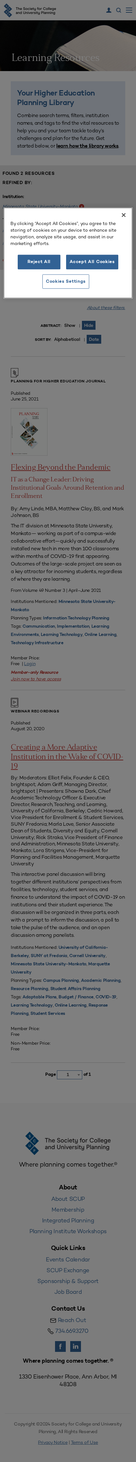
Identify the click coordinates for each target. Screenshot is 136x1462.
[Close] (124, 215)
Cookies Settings (66, 281)
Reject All (39, 262)
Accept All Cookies (92, 262)
